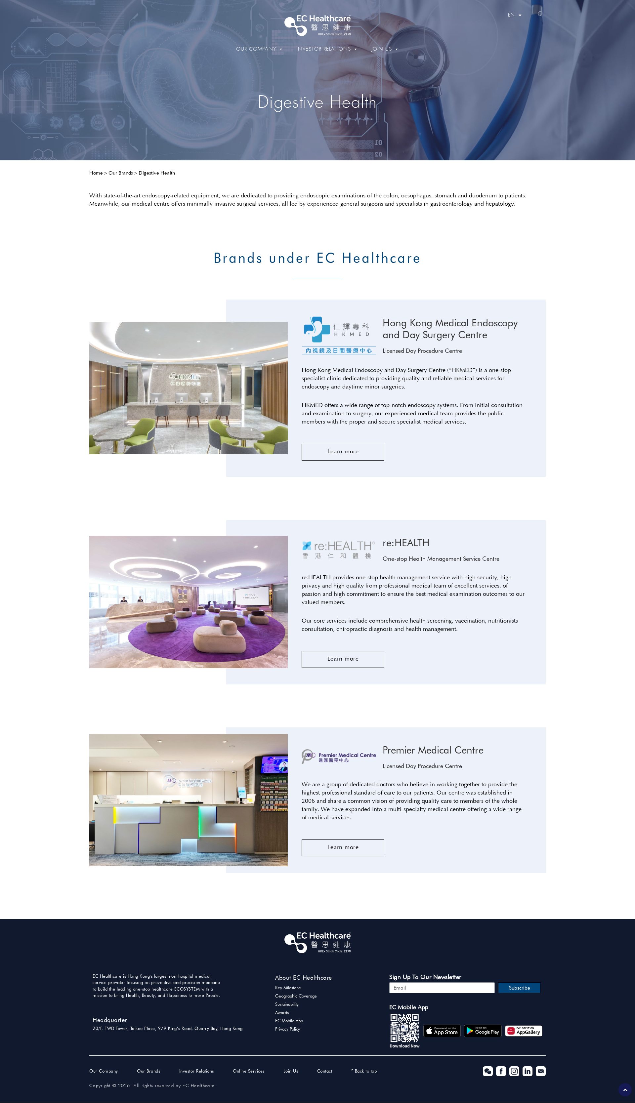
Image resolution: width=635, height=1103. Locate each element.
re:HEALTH (406, 543)
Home (96, 173)
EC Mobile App (289, 1020)
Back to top (365, 1071)
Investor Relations (324, 49)
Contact (324, 1071)
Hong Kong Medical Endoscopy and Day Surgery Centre (450, 329)
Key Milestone (288, 987)
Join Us (381, 49)
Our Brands (120, 173)
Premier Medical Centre (433, 750)
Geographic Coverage (296, 996)
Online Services (249, 1071)
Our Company (256, 49)
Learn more (343, 452)
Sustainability (287, 1004)
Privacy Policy (287, 1029)
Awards (282, 1012)
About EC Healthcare (303, 977)
